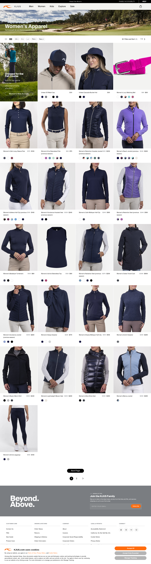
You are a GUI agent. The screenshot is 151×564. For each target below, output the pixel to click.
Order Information (40, 541)
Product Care (10, 541)
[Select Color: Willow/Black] (4, 219)
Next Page (75, 470)
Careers (65, 533)
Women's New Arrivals (19, 93)
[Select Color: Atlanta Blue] (42, 97)
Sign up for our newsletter (98, 1)
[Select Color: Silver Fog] (49, 341)
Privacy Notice (41, 553)
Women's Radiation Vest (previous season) (90, 274)
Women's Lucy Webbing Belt (126, 92)
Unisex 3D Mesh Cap (48, 92)
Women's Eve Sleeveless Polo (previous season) (50, 152)
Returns (37, 533)
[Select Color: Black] (53, 97)
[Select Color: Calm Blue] (49, 158)
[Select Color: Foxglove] (46, 158)
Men (31, 6)
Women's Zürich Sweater (125, 335)
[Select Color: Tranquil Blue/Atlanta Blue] (125, 158)
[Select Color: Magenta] (132, 97)
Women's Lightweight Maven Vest (52, 396)
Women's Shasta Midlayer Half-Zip (90, 335)
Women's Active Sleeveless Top (51, 273)
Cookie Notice (53, 553)
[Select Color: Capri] (129, 97)
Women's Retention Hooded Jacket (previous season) (90, 152)
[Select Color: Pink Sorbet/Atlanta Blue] (57, 158)
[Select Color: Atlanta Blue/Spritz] (84, 158)
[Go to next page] (145, 39)
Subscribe (137, 506)
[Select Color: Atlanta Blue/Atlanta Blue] (98, 158)
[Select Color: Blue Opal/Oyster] (91, 158)
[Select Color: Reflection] (4, 341)
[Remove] (23, 39)
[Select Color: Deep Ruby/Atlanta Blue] (121, 158)
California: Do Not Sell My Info (100, 533)
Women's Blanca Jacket (124, 396)
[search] (132, 6)
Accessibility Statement (98, 529)
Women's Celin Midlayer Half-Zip (89, 212)
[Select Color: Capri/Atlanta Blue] (87, 158)
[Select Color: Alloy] (8, 400)
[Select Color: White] (49, 97)
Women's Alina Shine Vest (87, 396)
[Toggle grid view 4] (10, 39)
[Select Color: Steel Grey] (46, 97)
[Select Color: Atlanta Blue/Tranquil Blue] (118, 400)
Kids (52, 6)
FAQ (7, 533)
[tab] (141, 6)
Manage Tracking (130, 558)
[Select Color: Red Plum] (12, 158)
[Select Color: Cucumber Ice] (53, 158)
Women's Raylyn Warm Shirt (12, 396)
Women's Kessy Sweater (49, 335)
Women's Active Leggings (11, 455)
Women (41, 6)
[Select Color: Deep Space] (118, 280)
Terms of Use (32, 553)
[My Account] (136, 6)
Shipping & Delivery (40, 537)
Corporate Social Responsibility (73, 537)
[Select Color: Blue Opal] (15, 219)
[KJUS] (12, 6)
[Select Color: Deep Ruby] (8, 219)
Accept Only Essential (130, 553)
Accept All (130, 548)
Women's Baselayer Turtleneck (13, 273)
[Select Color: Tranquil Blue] (80, 280)
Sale (72, 6)
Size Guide (9, 537)
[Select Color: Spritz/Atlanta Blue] (125, 97)
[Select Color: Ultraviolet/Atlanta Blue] (129, 158)
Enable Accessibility (127, 1)
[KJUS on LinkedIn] (136, 530)
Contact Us (9, 529)
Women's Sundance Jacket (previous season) (12, 336)
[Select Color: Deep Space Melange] (118, 341)
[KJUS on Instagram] (126, 530)
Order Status (38, 529)
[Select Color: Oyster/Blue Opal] (12, 219)
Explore (62, 6)
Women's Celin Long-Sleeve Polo (14, 151)
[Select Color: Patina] (95, 158)
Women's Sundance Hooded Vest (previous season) (52, 213)
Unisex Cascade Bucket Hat (88, 92)
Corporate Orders (68, 541)
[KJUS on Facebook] (121, 530)
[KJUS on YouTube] (131, 530)
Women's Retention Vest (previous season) (128, 213)
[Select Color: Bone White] (136, 158)
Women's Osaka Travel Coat (126, 273)
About (64, 529)
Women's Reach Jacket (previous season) (127, 152)
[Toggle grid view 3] (6, 39)
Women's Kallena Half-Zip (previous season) (15, 213)
